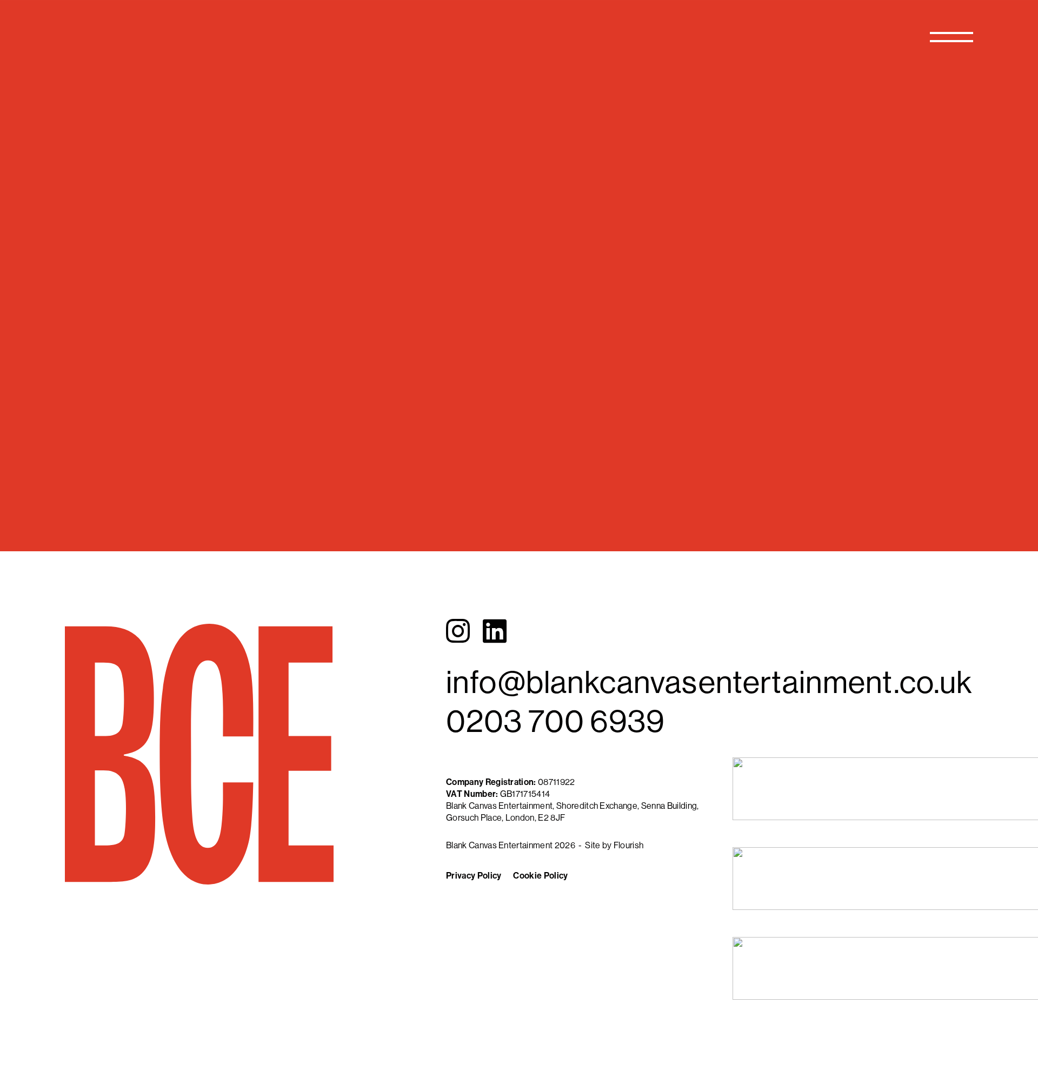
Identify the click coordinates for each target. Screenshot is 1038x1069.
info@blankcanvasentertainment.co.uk (709, 681)
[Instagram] (458, 631)
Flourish (629, 845)
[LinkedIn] (495, 631)
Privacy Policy (473, 875)
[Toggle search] (903, 36)
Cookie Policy (540, 875)
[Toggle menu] (951, 36)
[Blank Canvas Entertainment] (202, 35)
